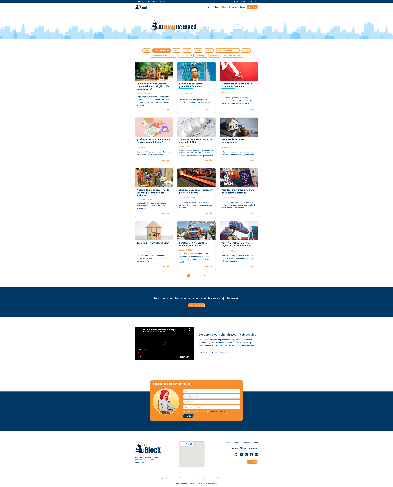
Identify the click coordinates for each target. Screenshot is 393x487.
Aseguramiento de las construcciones (232, 141)
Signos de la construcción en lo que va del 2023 (195, 141)
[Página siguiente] (204, 275)
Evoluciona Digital (211, 483)
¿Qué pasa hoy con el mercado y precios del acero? (196, 191)
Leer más (165, 109)
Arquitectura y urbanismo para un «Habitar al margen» (237, 191)
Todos (146, 50)
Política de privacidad (185, 478)
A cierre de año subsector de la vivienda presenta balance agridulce (153, 193)
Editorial (187, 50)
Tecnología (201, 56)
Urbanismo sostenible (232, 56)
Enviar (188, 416)
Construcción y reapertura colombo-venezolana (193, 244)
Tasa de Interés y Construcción (153, 243)
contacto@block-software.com (245, 448)
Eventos (198, 50)
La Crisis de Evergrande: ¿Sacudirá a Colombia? (191, 85)
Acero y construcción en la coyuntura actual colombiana (236, 244)
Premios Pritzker (185, 56)
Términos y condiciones (164, 478)
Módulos (215, 7)
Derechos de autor (231, 478)
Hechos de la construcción (227, 50)
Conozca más (196, 305)
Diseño (176, 50)
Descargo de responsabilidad (208, 478)
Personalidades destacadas (163, 56)
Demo (242, 7)
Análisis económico (161, 50)
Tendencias (214, 56)
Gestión (209, 50)
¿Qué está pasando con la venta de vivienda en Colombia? (153, 141)
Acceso (252, 7)
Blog (224, 7)
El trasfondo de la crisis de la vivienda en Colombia (236, 85)
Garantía (233, 7)
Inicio (207, 7)
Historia (245, 50)
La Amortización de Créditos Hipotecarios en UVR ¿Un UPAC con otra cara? (153, 87)
